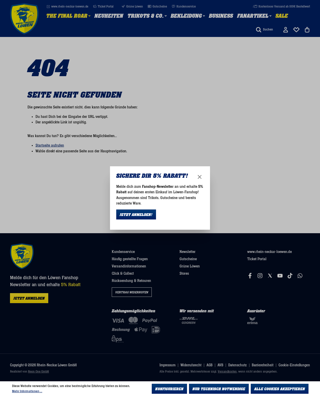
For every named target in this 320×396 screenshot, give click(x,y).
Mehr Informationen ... (27, 391)
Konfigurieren (169, 389)
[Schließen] (199, 177)
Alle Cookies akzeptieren (279, 389)
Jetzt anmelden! (136, 215)
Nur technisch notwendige (218, 389)
